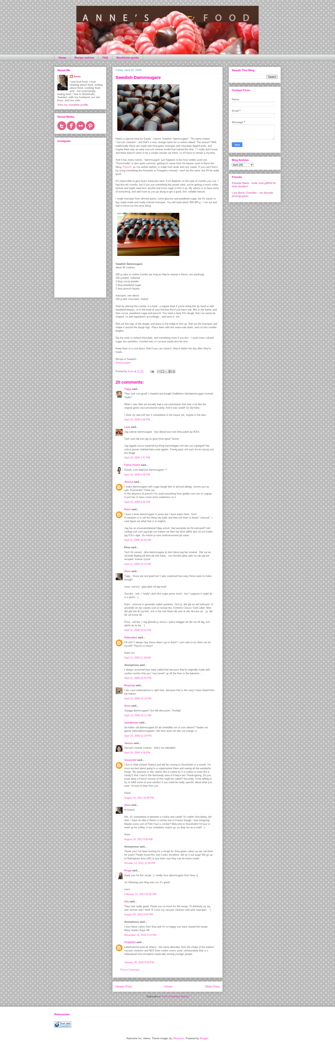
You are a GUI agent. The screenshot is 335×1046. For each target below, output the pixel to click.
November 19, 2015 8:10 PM (140, 935)
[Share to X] (166, 371)
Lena (127, 426)
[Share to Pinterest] (174, 371)
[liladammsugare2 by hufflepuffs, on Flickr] (148, 131)
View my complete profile (72, 104)
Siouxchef (130, 760)
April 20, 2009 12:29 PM (137, 735)
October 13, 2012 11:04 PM (139, 863)
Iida (126, 901)
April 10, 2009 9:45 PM (137, 502)
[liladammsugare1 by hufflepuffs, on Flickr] (148, 256)
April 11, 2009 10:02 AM (137, 540)
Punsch (127, 167)
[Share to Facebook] (170, 371)
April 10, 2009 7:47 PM (137, 457)
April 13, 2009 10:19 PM (137, 698)
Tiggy (127, 389)
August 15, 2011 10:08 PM (139, 797)
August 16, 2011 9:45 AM (138, 839)
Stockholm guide (127, 57)
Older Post (212, 986)
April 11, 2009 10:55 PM (137, 678)
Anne (127, 571)
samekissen (131, 722)
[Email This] (159, 371)
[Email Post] (152, 371)
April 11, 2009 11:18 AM (137, 657)
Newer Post (124, 986)
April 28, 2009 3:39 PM (137, 752)
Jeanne (128, 743)
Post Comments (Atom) (175, 996)
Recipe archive (84, 57)
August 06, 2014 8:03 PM (138, 914)
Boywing (129, 685)
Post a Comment (129, 969)
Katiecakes (130, 637)
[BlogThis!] (163, 371)
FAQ (105, 57)
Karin (127, 509)
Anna (127, 705)
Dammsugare (123, 362)
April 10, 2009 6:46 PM (137, 419)
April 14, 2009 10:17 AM (137, 715)
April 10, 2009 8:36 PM (137, 474)
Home (62, 57)
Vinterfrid (130, 942)
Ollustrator (178, 1038)
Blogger (204, 1038)
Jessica (128, 481)
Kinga (127, 870)
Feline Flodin (132, 464)
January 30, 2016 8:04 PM (139, 962)
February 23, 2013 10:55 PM (140, 894)
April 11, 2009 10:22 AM (137, 630)
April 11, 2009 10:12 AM (137, 564)
